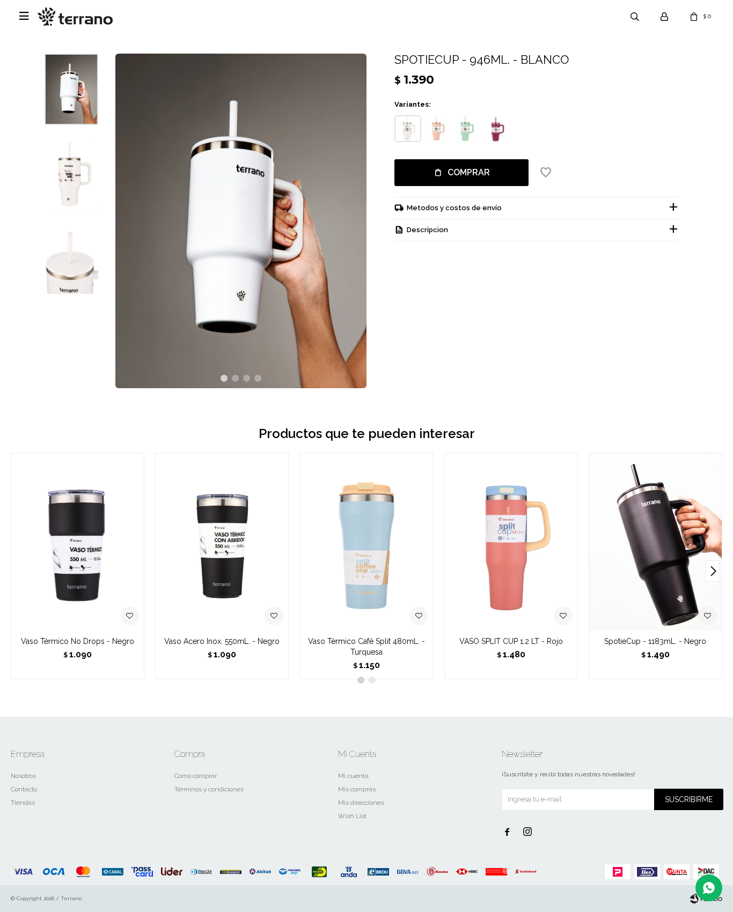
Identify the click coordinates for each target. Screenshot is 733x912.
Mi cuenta (353, 776)
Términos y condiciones (209, 789)
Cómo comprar (195, 776)
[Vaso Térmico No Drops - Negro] (77, 542)
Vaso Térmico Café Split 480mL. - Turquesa (366, 646)
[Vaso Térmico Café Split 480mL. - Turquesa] (366, 542)
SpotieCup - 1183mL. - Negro (655, 641)
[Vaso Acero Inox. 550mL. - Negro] (222, 542)
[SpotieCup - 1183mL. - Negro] (655, 542)
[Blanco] (407, 128)
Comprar (469, 172)
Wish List (352, 816)
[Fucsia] (496, 128)
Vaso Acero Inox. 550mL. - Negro (222, 641)
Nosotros (23, 776)
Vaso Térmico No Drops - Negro (77, 641)
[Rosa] (437, 128)
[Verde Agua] (466, 128)
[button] (224, 378)
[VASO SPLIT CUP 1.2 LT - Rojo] (511, 542)
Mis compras (357, 789)
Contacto (24, 789)
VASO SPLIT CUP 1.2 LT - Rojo (511, 641)
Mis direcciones (361, 802)
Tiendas (23, 802)
